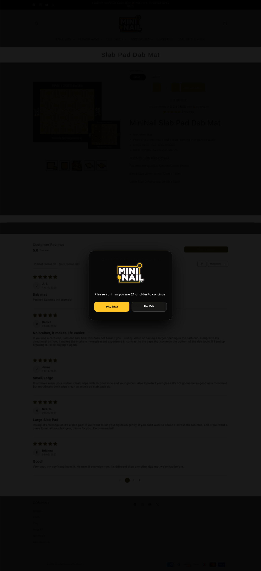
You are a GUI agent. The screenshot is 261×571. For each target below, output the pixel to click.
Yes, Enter (112, 306)
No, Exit (149, 306)
